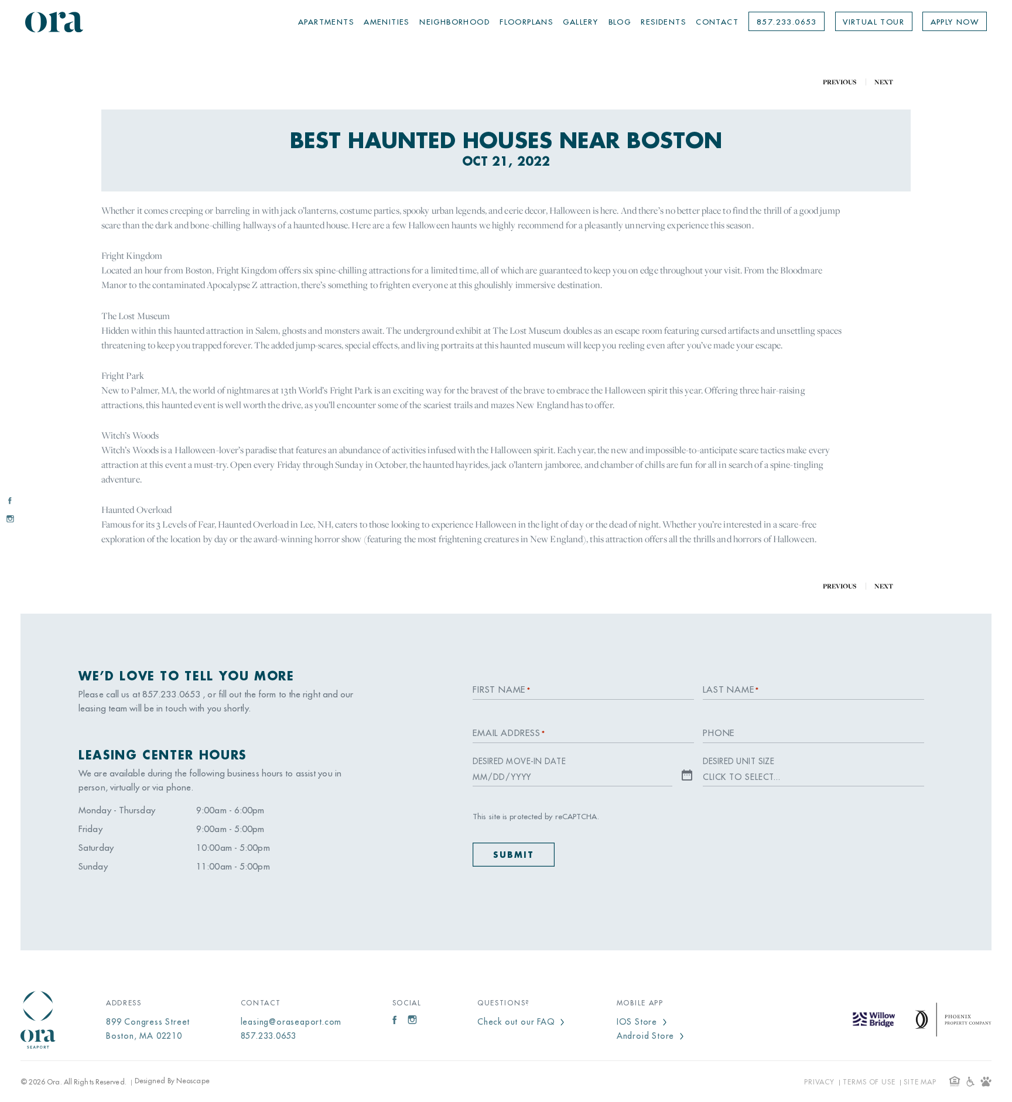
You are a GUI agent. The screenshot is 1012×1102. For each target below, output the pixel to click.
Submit (513, 855)
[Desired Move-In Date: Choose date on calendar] (687, 775)
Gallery (580, 22)
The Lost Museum (135, 315)
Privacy (819, 1082)
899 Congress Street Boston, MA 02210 (148, 1029)
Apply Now (955, 22)
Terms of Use (869, 1082)
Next (884, 82)
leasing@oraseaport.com (291, 1022)
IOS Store (638, 1022)
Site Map (920, 1082)
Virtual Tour (873, 22)
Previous (839, 82)
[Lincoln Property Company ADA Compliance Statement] (986, 1081)
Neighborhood (454, 22)
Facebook (10, 500)
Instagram (10, 518)
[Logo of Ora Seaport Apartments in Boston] (54, 22)
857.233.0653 (787, 22)
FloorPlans (526, 22)
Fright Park (122, 375)
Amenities (386, 22)
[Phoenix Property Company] (953, 1019)
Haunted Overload (136, 509)
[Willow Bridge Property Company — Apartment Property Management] (874, 1020)
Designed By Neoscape (172, 1080)
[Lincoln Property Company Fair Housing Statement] (954, 1081)
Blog (619, 22)
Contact (717, 22)
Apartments (326, 22)
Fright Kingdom (131, 255)
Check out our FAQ (517, 1022)
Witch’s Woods (130, 435)
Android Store (647, 1036)
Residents (663, 22)
